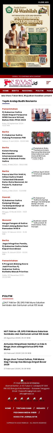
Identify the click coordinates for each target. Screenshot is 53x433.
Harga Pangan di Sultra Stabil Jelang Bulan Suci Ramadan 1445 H (15, 226)
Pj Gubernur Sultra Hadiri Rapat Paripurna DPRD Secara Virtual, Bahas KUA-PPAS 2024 (14, 116)
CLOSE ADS (43, 2)
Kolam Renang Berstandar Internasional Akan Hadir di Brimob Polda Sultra (13, 155)
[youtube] (30, 401)
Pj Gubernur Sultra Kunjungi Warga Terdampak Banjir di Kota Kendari (13, 204)
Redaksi (41, 408)
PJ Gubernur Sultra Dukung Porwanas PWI (14, 136)
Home (6, 90)
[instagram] (23, 401)
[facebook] (11, 401)
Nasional (27, 90)
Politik (40, 90)
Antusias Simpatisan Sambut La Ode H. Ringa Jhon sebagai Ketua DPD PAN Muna (25, 347)
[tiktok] (36, 401)
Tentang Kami (23, 408)
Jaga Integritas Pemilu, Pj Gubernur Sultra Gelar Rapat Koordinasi (15, 246)
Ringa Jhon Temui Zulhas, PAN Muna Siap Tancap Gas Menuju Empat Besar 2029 (25, 362)
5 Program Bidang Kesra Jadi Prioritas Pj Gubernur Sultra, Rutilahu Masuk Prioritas (15, 267)
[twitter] (17, 401)
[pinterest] (42, 401)
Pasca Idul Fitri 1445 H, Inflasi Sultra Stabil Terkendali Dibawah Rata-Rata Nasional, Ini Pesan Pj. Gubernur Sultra (14, 181)
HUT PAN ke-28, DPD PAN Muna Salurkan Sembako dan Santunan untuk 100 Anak (26, 332)
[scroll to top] (49, 415)
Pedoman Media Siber (25, 412)
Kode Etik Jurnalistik (25, 416)
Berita (15, 90)
